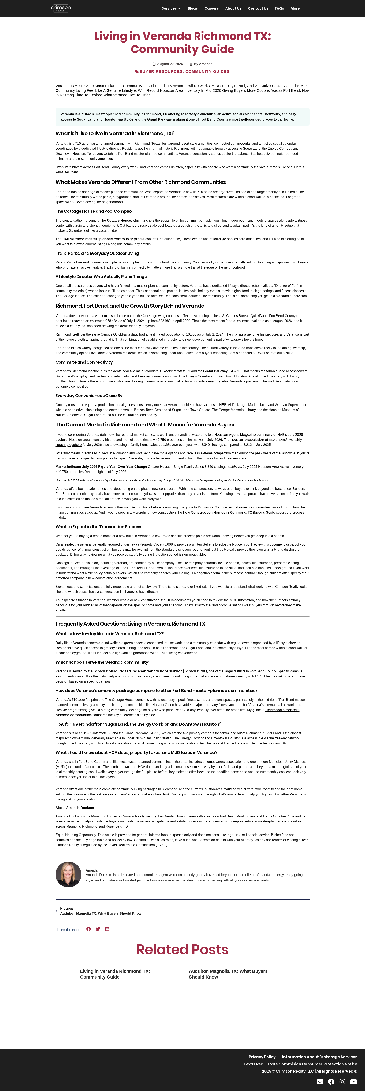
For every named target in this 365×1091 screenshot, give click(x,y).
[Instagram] (342, 1082)
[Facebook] (331, 1082)
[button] (88, 929)
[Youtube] (354, 1082)
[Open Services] (179, 8)
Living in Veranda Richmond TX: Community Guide (115, 974)
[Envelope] (320, 1082)
